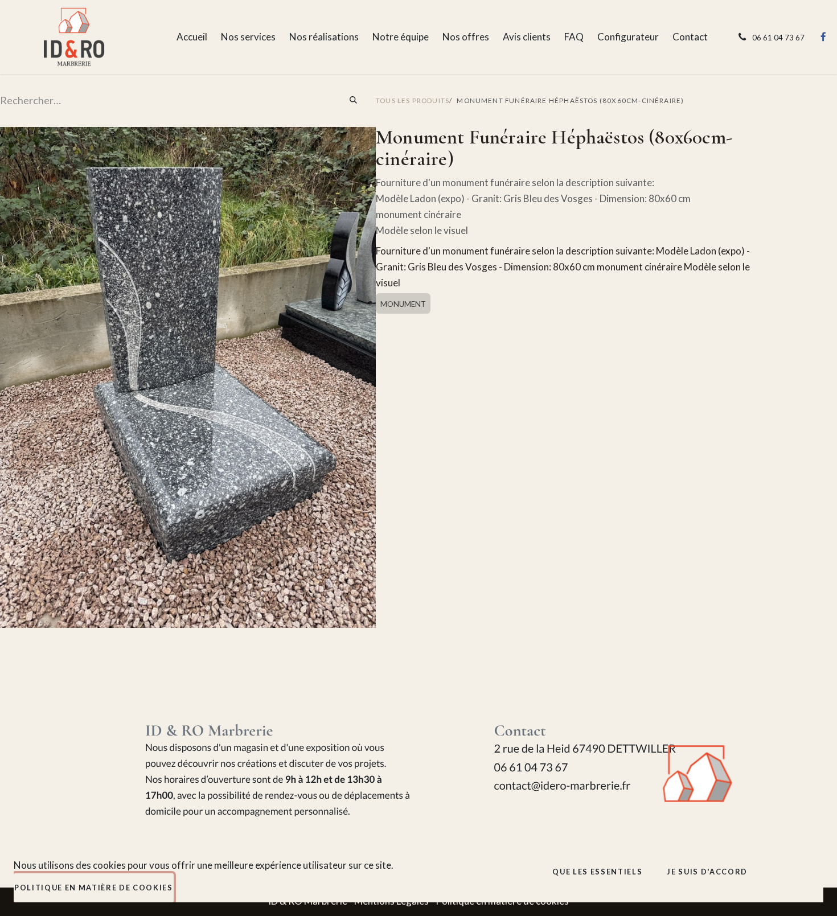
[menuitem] (192, 37)
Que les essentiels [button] (597, 871)
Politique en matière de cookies (93, 887)
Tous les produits (412, 100)
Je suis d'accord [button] (707, 871)
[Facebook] (823, 37)
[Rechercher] (354, 100)
